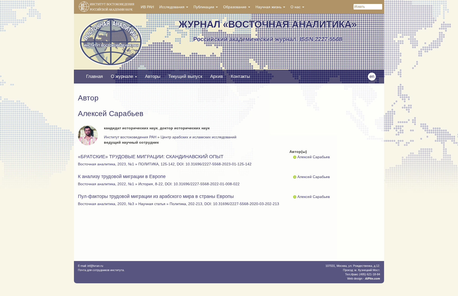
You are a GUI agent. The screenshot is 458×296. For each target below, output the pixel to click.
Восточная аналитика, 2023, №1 (106, 164)
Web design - (363, 278)
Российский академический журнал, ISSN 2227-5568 (267, 39)
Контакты (240, 76)
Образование (235, 7)
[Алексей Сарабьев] (294, 157)
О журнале (122, 76)
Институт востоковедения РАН (130, 137)
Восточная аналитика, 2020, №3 (106, 204)
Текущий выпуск (185, 76)
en (371, 76)
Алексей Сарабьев (313, 157)
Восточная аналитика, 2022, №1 (106, 184)
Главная (94, 76)
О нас (296, 7)
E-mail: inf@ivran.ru (90, 265)
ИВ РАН (147, 7)
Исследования (172, 7)
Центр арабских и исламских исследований (198, 137)
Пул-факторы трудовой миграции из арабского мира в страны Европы (156, 196)
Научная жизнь (269, 7)
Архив (216, 76)
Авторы (152, 76)
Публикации (204, 7)
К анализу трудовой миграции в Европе (122, 176)
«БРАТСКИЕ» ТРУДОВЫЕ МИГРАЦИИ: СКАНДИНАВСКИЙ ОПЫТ (150, 156)
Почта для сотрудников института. (101, 270)
